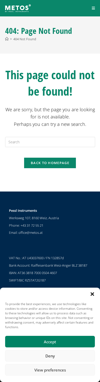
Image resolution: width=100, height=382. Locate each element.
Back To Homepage (50, 162)
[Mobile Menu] (93, 8)
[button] (92, 294)
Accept (50, 341)
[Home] (6, 39)
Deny (50, 355)
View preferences (50, 370)
